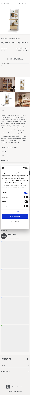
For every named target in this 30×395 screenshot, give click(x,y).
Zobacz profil (11, 238)
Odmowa (15, 225)
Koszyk (28, 3)
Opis (2, 110)
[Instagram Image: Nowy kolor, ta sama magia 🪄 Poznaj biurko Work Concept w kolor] (15, 338)
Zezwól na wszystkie (15, 216)
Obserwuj (17, 238)
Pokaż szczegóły (21, 211)
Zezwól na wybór (15, 221)
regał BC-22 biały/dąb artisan (14, 38)
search (22, 3)
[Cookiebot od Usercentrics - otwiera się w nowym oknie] (22, 168)
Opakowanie (5, 160)
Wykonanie (4, 156)
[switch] (26, 197)
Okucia (3, 151)
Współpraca (19, 3)
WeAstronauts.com (18, 391)
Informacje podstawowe (9, 147)
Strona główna (4, 38)
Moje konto (25, 3)
